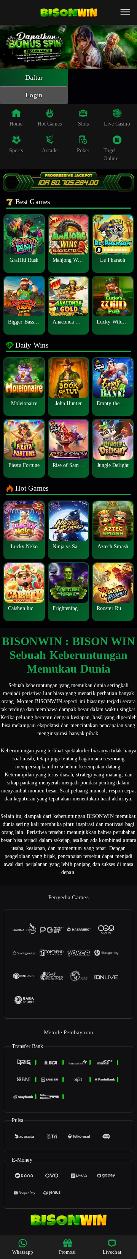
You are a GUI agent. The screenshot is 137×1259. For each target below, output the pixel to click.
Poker (83, 150)
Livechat (112, 1252)
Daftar (34, 77)
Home (16, 124)
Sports (16, 150)
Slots (83, 124)
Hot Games (50, 124)
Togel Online (111, 154)
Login (33, 95)
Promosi (67, 1252)
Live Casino (117, 124)
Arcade (49, 150)
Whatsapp (22, 1252)
